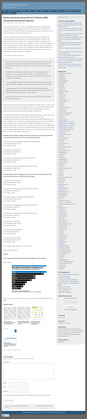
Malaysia (61, 179)
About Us (43, 11)
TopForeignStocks (63, 252)
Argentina (61, 79)
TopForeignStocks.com (15, 5)
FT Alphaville (65, 272)
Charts (60, 98)
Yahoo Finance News (67, 21)
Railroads (61, 211)
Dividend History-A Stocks (65, 127)
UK (59, 258)
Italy (60, 173)
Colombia (61, 109)
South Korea (62, 229)
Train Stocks (62, 254)
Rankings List (62, 213)
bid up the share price (9, 109)
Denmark (61, 118)
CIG (39, 141)
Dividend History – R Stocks (66, 125)
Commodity (62, 111)
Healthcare (61, 159)
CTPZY (31, 197)
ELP (34, 158)
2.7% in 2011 (46, 29)
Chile (60, 104)
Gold (60, 156)
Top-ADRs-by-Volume (64, 251)
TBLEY (19, 238)
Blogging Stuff (62, 91)
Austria (60, 84)
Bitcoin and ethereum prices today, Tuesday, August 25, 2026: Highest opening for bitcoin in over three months (70, 24)
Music (60, 186)
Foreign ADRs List (12, 11)
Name (5, 383)
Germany (61, 154)
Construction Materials (64, 113)
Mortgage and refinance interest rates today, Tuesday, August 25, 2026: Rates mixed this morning (70, 44)
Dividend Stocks (63, 131)
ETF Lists (35, 11)
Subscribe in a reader (64, 323)
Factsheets (62, 139)
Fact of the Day (63, 138)
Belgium (61, 88)
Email (5, 387)
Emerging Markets (63, 134)
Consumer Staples (63, 114)
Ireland (60, 170)
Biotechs (61, 89)
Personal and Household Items (67, 204)
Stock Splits (62, 236)
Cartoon (61, 96)
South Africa (62, 227)
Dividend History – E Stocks (66, 123)
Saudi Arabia (62, 220)
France (60, 148)
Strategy (61, 238)
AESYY (19, 180)
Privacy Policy (61, 342)
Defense (61, 116)
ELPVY (35, 213)
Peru (60, 206)
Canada (61, 95)
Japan (60, 175)
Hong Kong (62, 163)
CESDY (35, 205)
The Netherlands (63, 245)
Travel (60, 256)
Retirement (62, 216)
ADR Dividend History (64, 73)
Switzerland (62, 242)
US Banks (61, 265)
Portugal (61, 209)
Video (60, 268)
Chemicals (61, 102)
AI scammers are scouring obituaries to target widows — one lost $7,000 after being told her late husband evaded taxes (70, 60)
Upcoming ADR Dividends (65, 261)
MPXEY (20, 229)
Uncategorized (62, 259)
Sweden (61, 240)
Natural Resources (63, 191)
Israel (60, 172)
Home (4, 11)
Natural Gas (62, 190)
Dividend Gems (63, 120)
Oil (59, 199)
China (60, 105)
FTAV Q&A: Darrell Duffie (65, 292)
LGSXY (17, 221)
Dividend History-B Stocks (65, 129)
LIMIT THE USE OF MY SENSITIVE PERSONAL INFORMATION (50, 412)
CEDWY (36, 189)
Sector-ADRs (62, 222)
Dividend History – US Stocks (71, 11)
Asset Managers (63, 80)
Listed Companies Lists (9, 13)
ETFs (60, 136)
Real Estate (62, 215)
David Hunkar (10, 23)
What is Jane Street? (64, 290)
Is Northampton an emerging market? (68, 279)
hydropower (39, 115)
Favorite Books (63, 143)
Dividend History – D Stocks (66, 122)
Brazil (7, 62)
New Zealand (62, 195)
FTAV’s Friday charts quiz (65, 288)
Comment (6, 362)
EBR (35, 166)
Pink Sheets (62, 208)
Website (5, 391)
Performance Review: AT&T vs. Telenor (44, 406)
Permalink (19, 349)
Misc (60, 182)
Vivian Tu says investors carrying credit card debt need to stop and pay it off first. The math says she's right (70, 66)
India (60, 165)
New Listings (62, 193)
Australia (61, 82)
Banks (60, 86)
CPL (20, 150)
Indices (30, 11)
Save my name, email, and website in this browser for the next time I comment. (28, 395)
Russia (60, 218)
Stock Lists (58, 11)
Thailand (61, 243)
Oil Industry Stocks (63, 200)
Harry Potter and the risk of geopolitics (69, 281)
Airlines (61, 77)
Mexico (60, 181)
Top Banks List (62, 247)
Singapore (61, 225)
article (14, 55)
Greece (61, 157)
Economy (61, 132)
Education (50, 11)
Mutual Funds (62, 188)
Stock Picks (62, 234)
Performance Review (64, 202)
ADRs (60, 75)
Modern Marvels (63, 184)
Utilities (61, 267)
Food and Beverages (64, 147)
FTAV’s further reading (64, 278)
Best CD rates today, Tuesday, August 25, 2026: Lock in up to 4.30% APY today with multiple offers (70, 39)
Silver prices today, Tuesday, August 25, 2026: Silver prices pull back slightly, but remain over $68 (70, 30)
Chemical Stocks (63, 100)
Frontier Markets (63, 150)
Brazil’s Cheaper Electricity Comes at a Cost (21, 298)
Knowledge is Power (64, 177)
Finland (60, 145)
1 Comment (13, 349)
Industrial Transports (64, 168)
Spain (60, 231)
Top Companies (63, 249)
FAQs (60, 141)
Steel (60, 233)
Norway (61, 197)
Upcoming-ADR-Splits (64, 263)
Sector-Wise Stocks (64, 224)
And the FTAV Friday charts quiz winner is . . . (70, 274)
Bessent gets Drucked (64, 276)
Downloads (22, 11)
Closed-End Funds (63, 107)
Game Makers (62, 152)
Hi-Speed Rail (62, 161)
